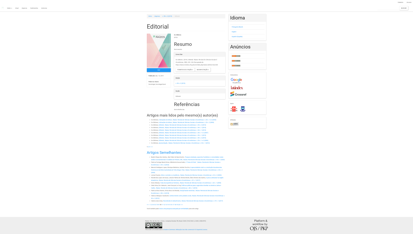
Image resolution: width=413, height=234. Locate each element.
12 (164, 204)
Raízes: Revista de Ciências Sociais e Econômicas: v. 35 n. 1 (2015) (185, 135)
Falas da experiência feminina (169, 183)
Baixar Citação (202, 69)
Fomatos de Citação (184, 69)
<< (147, 204)
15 (169, 204)
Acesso (409, 2)
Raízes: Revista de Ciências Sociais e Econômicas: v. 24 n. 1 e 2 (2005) (194, 120)
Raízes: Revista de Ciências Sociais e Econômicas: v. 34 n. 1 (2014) (185, 127)
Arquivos (24, 8)
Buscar (403, 8)
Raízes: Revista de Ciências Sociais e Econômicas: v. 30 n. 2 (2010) (185, 138)
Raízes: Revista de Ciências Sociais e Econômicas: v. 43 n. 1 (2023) (204, 159)
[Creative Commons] (153, 225)
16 (171, 204)
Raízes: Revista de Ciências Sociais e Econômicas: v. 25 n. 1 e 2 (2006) (186, 140)
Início (150, 16)
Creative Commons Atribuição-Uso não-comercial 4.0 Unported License (185, 229)
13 (166, 204)
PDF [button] (159, 70)
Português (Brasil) (237, 27)
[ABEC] (234, 124)
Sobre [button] (9, 8)
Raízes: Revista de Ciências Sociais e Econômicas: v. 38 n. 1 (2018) (176, 188)
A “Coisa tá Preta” (191, 162)
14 (168, 204)
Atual (16, 8)
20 (179, 204)
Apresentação (163, 143)
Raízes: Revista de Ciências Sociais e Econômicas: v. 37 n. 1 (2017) (179, 180)
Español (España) (237, 36)
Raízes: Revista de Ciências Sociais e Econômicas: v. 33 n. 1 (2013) (185, 130)
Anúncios (44, 8)
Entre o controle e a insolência (170, 175)
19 (177, 204)
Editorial (161, 125)
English (234, 32)
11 (162, 204)
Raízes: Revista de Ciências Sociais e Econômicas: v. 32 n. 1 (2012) (189, 143)
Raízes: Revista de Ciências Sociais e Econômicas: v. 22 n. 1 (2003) (200, 183)
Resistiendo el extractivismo (172, 201)
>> (152, 147)
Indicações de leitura (165, 120)
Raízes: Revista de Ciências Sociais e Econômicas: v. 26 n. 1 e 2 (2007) (186, 132)
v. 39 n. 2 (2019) (167, 16)
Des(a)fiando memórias (187, 190)
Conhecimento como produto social (180, 196)
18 (175, 204)
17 (173, 204)
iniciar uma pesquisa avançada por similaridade (174, 208)
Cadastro (400, 2)
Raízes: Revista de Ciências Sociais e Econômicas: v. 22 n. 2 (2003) (193, 122)
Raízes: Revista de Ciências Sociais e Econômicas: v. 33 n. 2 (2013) (185, 125)
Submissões (34, 8)
